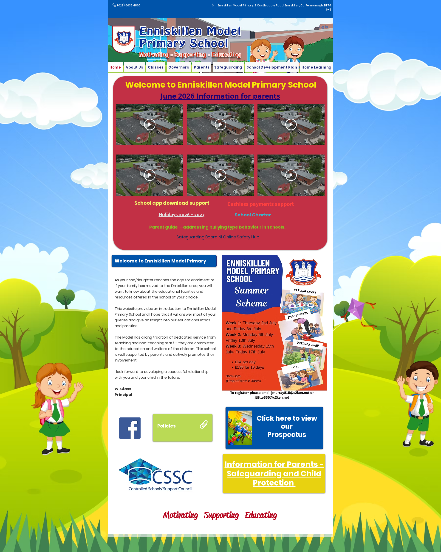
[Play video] (149, 124)
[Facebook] (130, 428)
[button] (155, 67)
